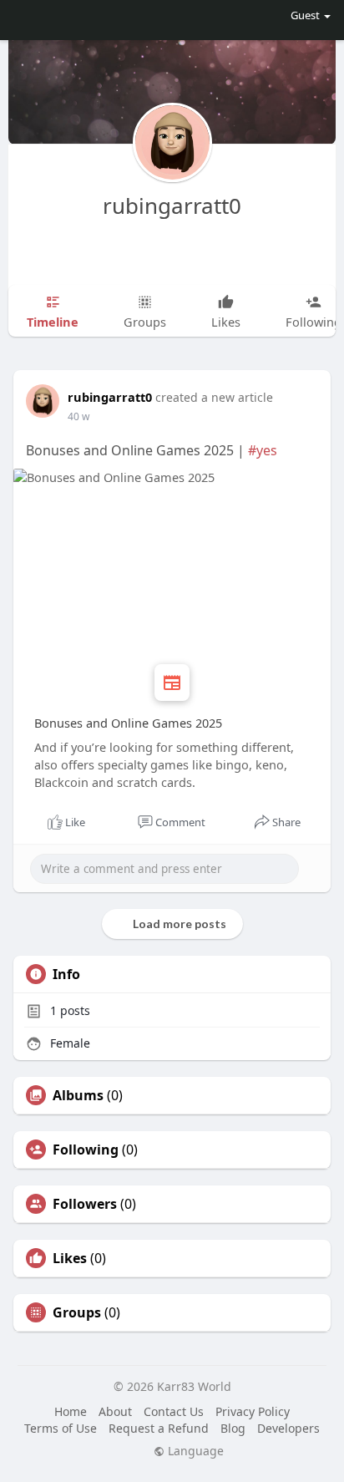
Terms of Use (60, 1428)
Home (70, 1411)
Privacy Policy (252, 1411)
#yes (262, 450)
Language (194, 1451)
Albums (78, 1095)
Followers (85, 1203)
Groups (77, 1312)
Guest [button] (305, 15)
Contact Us (174, 1411)
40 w (78, 416)
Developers (288, 1428)
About (115, 1411)
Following (86, 1149)
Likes (70, 1258)
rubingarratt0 (172, 205)
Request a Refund (159, 1428)
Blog (232, 1428)
